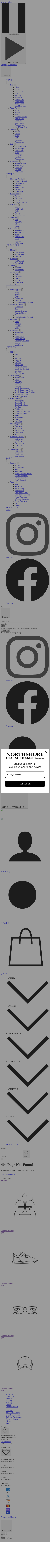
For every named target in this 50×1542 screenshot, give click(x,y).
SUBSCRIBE (25, 784)
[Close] (46, 752)
